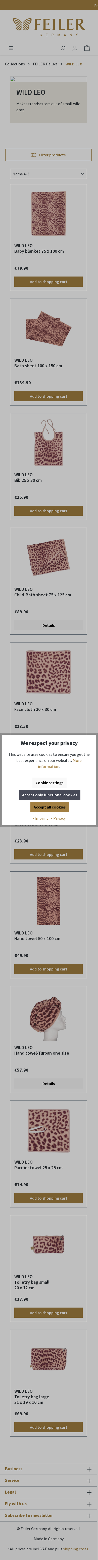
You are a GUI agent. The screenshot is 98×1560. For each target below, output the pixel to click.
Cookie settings (49, 782)
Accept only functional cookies (49, 794)
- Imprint (40, 818)
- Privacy (58, 818)
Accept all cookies (50, 807)
